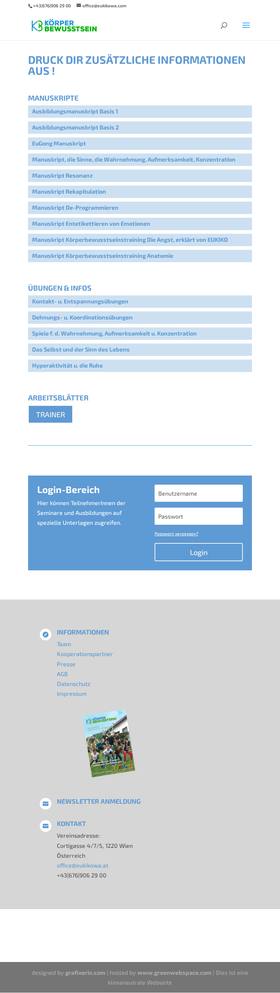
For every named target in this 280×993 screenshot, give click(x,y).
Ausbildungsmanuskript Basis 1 (75, 111)
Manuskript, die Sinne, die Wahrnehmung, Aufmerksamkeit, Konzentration (134, 159)
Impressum (72, 693)
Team (64, 643)
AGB (62, 673)
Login (199, 552)
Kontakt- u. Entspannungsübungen (80, 301)
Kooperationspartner (85, 653)
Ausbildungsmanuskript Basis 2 (75, 127)
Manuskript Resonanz (62, 175)
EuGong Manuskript (59, 143)
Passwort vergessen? (176, 533)
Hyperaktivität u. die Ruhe (67, 365)
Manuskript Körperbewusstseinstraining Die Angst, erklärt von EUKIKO (130, 239)
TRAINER (50, 414)
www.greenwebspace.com (174, 972)
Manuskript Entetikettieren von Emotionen (91, 223)
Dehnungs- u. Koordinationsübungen (82, 317)
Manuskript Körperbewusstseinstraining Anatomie (102, 255)
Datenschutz (73, 683)
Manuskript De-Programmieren (75, 207)
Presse (66, 663)
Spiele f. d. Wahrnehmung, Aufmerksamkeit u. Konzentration (114, 333)
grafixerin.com (85, 972)
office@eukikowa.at (82, 865)
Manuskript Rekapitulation (69, 191)
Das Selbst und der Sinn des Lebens (81, 349)
